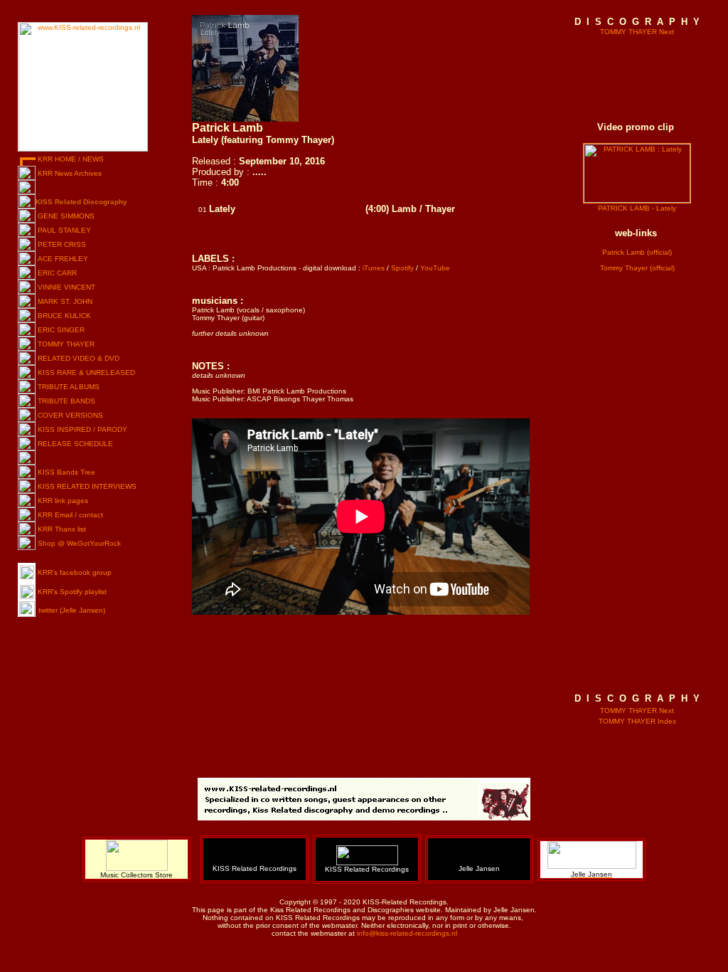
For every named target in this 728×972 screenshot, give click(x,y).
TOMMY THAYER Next (637, 32)
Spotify (402, 268)
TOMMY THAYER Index (637, 721)
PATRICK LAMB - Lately (637, 208)
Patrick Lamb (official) (637, 252)
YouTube (435, 268)
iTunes (374, 268)
